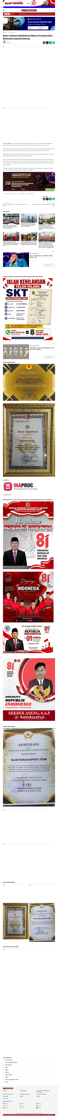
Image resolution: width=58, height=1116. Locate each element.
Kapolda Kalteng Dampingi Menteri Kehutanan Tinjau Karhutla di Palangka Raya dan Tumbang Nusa (11, 243)
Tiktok (22, 1107)
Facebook (6, 1103)
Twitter (22, 1103)
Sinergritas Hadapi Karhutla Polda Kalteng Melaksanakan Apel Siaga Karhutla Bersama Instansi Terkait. (29, 243)
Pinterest (39, 1103)
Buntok (7, 1072)
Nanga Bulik (14, 193)
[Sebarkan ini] (44, 42)
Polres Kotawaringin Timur (11, 1079)
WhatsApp (6, 1105)
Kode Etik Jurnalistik (8, 1094)
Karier (21, 1096)
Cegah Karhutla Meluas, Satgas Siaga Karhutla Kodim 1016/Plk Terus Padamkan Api (28, 225)
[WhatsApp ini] (53, 42)
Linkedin (39, 1105)
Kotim (6, 1082)
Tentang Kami (23, 1090)
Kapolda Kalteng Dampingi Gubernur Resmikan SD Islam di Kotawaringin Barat (10, 227)
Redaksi (5, 1090)
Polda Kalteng (22, 193)
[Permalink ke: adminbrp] (5, 42)
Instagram (23, 1105)
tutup (30, 1113)
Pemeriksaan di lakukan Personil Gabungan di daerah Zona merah (15, 204)
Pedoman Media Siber (25, 1094)
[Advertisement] (29, 96)
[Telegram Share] (50, 42)
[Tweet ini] (47, 42)
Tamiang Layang (8, 1074)
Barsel (6, 1069)
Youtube (6, 1107)
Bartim (6, 1067)
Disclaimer (5, 1096)
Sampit (6, 1077)
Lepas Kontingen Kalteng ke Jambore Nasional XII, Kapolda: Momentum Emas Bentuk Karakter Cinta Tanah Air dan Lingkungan (47, 245)
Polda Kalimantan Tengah (11, 1062)
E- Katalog (5, 1098)
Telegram (39, 1107)
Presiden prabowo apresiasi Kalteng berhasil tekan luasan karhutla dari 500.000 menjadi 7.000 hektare (47, 227)
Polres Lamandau (30, 193)
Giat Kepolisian (7, 193)
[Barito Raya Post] (29, 10)
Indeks (38, 1096)
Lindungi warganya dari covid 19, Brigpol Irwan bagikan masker (43, 204)
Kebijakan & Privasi (41, 1094)
